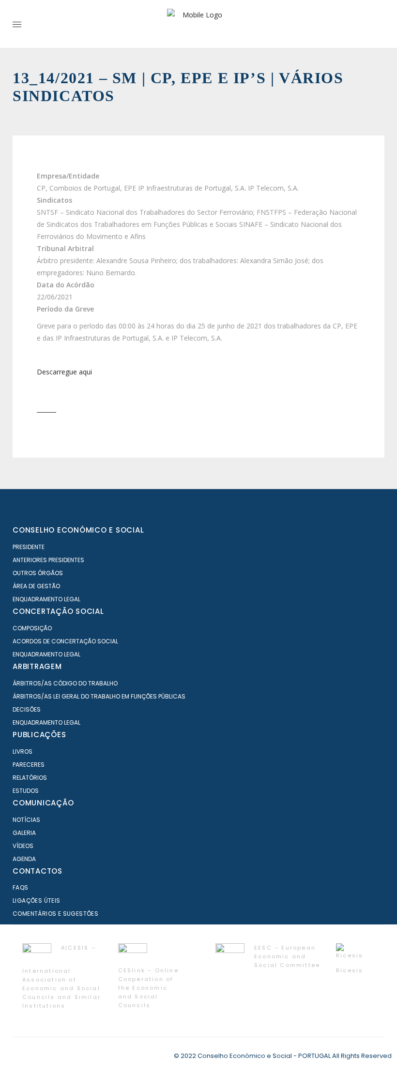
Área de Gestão (36, 586)
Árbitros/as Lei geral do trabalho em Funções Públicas (99, 696)
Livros (22, 751)
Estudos (26, 791)
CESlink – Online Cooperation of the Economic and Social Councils (148, 988)
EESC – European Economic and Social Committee (287, 956)
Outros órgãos (38, 573)
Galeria (24, 833)
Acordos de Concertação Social (65, 641)
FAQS (21, 887)
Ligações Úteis (37, 900)
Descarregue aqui (64, 371)
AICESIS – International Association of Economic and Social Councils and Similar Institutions (61, 977)
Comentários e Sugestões (55, 913)
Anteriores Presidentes (48, 560)
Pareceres (29, 764)
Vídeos (23, 846)
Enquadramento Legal (46, 599)
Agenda (24, 859)
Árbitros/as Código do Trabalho (65, 683)
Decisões (27, 709)
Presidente (29, 547)
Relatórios (30, 778)
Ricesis (349, 970)
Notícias (26, 820)
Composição (32, 628)
